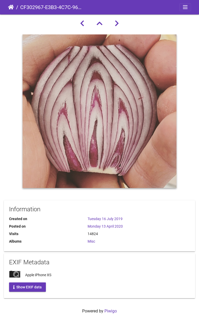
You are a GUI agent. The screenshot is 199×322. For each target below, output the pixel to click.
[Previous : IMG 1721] (82, 23)
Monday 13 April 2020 (105, 226)
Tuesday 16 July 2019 (105, 219)
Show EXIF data (29, 287)
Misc (91, 241)
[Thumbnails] (99, 23)
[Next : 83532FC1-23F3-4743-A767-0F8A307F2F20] (117, 23)
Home (11, 7)
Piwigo (110, 311)
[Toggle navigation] (185, 7)
